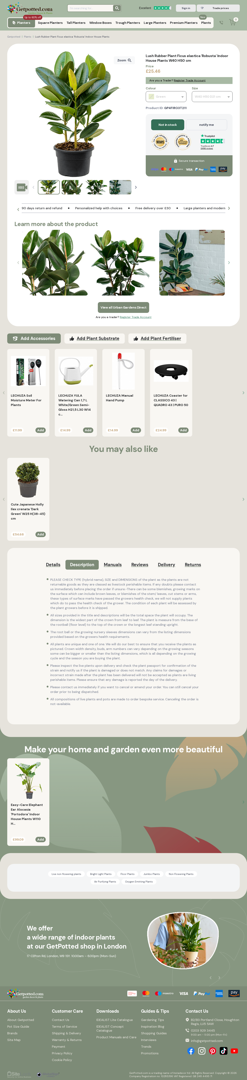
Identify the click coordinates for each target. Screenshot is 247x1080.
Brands (12, 1033)
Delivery (166, 564)
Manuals (113, 564)
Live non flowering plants (66, 874)
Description (82, 564)
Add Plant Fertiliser (161, 338)
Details (53, 564)
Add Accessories (38, 338)
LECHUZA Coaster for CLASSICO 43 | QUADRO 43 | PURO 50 (171, 400)
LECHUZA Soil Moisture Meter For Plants (26, 400)
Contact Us (60, 1020)
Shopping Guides (154, 1033)
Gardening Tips (152, 1020)
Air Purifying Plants (105, 881)
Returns (193, 564)
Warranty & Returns (67, 1040)
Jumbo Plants (152, 874)
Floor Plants (128, 874)
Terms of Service (64, 1026)
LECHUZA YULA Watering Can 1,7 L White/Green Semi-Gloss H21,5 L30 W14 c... (74, 405)
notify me (206, 125)
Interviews (148, 1040)
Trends (146, 1046)
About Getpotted (20, 1020)
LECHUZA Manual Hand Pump (119, 397)
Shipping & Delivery (66, 1033)
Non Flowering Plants (181, 874)
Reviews (139, 564)
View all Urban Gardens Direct (123, 307)
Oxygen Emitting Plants (139, 881)
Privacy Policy (62, 1053)
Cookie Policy (62, 1060)
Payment (58, 1046)
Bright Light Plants (101, 874)
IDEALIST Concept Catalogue (110, 1028)
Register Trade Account (190, 80)
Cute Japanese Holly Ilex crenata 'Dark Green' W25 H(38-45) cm (28, 511)
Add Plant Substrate (98, 338)
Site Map (14, 1040)
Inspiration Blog (152, 1026)
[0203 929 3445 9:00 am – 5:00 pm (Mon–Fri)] (221, 22)
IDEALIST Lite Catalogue (114, 1020)
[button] (136, 187)
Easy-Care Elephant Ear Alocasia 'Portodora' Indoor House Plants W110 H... (27, 814)
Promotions (150, 1053)
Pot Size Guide (18, 1026)
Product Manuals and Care (116, 1037)
